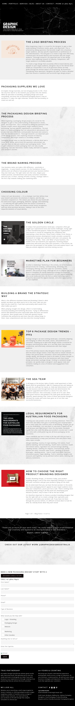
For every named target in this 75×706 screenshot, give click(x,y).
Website (7, 626)
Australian (57, 699)
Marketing (8, 631)
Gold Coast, (42, 695)
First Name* (5, 582)
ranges (32, 692)
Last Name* (5, 589)
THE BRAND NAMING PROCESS (21, 163)
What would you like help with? (11, 616)
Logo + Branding (10, 619)
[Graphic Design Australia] (13, 21)
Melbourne (55, 695)
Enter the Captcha (7, 646)
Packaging (64, 699)
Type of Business (7, 609)
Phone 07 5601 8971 (64, 3)
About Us (40, 3)
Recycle (40, 699)
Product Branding (61, 697)
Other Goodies (10, 635)
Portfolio (13, 3)
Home (4, 3)
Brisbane (49, 695)
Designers (71, 699)
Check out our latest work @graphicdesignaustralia (37, 545)
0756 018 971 (45, 690)
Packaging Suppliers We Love (23, 86)
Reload (5, 653)
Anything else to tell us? (9, 639)
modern (3, 696)
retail (7, 696)
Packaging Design (11, 623)
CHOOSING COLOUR (14, 191)
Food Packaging (50, 697)
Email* (3, 602)
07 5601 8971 (12, 579)
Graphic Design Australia (10, 673)
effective (66, 679)
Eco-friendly (50, 699)
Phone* (3, 595)
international (57, 673)
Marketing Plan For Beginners (49, 260)
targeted (29, 690)
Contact (50, 3)
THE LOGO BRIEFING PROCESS (46, 42)
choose (12, 699)
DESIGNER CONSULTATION (12, 576)
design (19, 698)
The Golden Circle (40, 222)
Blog (32, 3)
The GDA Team (36, 379)
